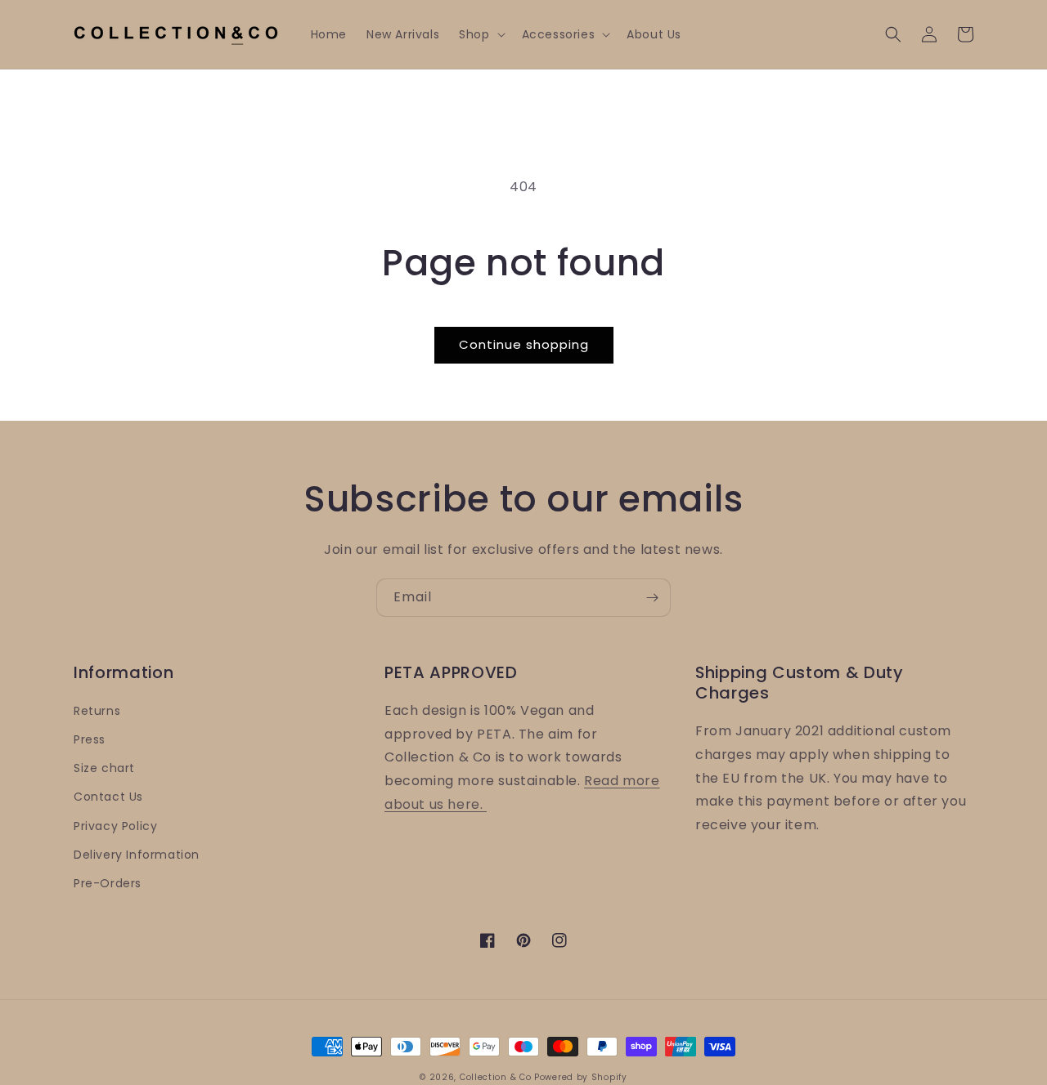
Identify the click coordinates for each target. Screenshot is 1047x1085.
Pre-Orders (108, 883)
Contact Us (108, 796)
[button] (480, 34)
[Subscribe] (652, 597)
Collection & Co (497, 1077)
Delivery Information (137, 854)
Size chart (104, 768)
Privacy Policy (115, 826)
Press (90, 739)
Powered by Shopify (580, 1077)
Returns (97, 711)
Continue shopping (524, 344)
